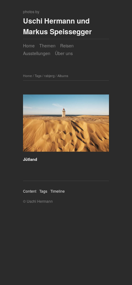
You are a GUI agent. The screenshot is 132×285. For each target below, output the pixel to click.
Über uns (64, 53)
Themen (47, 46)
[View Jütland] (66, 125)
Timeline (57, 191)
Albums (62, 75)
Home (29, 46)
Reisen (67, 46)
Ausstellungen (36, 53)
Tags (38, 75)
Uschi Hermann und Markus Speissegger (57, 26)
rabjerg (49, 75)
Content (29, 191)
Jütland (30, 159)
